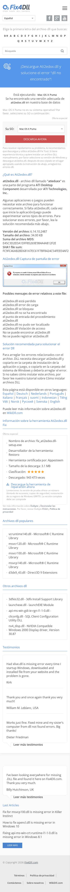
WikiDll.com (15, 413)
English (55, 402)
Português (57, 394)
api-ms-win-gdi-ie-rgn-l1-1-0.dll (29, 611)
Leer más (12, 845)
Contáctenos (14, 882)
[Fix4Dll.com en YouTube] (64, 18)
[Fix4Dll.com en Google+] (57, 18)
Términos (19, 875)
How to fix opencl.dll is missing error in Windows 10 (29, 824)
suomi (34, 398)
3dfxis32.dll (16, 599)
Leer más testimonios (28, 745)
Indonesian (49, 398)
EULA (45, 508)
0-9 (6, 35)
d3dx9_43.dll (17, 573)
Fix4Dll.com (31, 862)
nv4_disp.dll (16, 626)
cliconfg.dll (16, 616)
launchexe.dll (17, 605)
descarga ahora (35, 139)
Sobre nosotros (35, 882)
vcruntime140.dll (20, 534)
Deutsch (22, 394)
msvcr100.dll (17, 553)
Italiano (8, 398)
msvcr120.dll (17, 544)
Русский (27, 402)
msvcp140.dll (17, 563)
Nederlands (39, 394)
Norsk (15, 402)
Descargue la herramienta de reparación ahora (30, 485)
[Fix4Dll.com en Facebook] (49, 18)
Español (8, 394)
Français (21, 398)
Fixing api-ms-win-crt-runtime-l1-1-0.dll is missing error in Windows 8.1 (30, 835)
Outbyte (34, 505)
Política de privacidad (42, 875)
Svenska (41, 402)
